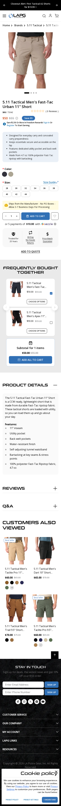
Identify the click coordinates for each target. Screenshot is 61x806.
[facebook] (17, 701)
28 (7, 188)
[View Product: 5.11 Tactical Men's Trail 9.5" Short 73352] (16, 608)
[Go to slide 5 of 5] (56, 5)
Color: (7, 169)
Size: (6, 182)
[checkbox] (51, 293)
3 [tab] (33, 93)
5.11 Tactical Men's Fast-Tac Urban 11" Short (36, 285)
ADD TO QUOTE (30, 251)
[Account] (50, 16)
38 (54, 188)
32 (26, 188)
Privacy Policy (22, 786)
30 (16, 188)
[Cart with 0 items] (56, 16)
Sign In (47, 122)
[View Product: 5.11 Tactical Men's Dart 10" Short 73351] (44, 550)
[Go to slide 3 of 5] (4, 5)
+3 (12, 588)
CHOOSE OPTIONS (37, 301)
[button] (30, 224)
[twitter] (30, 701)
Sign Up (51, 684)
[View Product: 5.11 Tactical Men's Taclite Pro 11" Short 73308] (16, 550)
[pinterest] (36, 701)
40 (7, 194)
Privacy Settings (31, 800)
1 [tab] (26, 93)
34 (35, 188)
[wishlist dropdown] (54, 216)
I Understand (50, 800)
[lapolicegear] (17, 16)
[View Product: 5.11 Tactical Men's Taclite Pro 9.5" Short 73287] (44, 608)
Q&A (8, 506)
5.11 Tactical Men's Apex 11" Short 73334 (36, 314)
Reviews (14, 488)
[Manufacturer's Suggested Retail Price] (16, 118)
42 (16, 194)
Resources (10, 749)
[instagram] (24, 701)
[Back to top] (54, 655)
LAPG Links (10, 740)
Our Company (12, 723)
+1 (41, 645)
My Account (11, 732)
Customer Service (15, 714)
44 (26, 194)
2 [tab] (31, 93)
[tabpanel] (30, 60)
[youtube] (43, 701)
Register (10, 125)
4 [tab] (36, 93)
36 (44, 188)
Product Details (25, 385)
